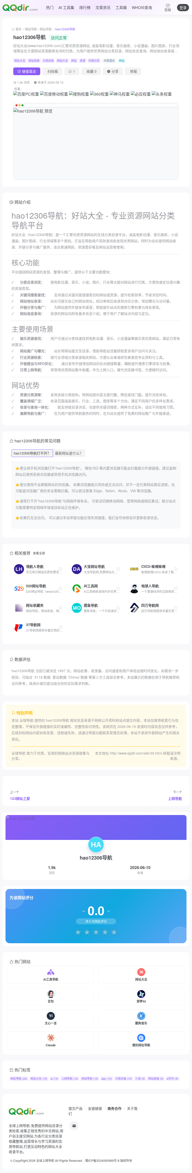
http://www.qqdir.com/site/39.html (136, 753)
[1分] (78, 931)
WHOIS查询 (142, 7)
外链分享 (94, 60)
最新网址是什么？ (69, 453)
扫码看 (53, 71)
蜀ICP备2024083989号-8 (102, 1160)
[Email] (74, 1125)
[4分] (105, 931)
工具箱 (121, 7)
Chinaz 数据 (78, 677)
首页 (19, 29)
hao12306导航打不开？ (32, 453)
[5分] (114, 931)
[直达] (60, 569)
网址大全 (19, 60)
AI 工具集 (66, 7)
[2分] (87, 931)
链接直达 (29, 71)
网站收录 (34, 60)
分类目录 (48, 60)
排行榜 (84, 7)
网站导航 (90, 1078)
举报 (133, 71)
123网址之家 (20, 798)
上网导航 (175, 798)
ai (54, 1078)
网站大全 (62, 60)
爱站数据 (59, 677)
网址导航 (31, 29)
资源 (82, 60)
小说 (140, 1078)
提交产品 (75, 1108)
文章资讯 (103, 7)
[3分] (96, 931)
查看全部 (39, 553)
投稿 (167, 9)
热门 (50, 7)
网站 (74, 60)
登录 (183, 7)
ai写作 (172, 1078)
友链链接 (95, 1108)
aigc (106, 1078)
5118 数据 (42, 677)
